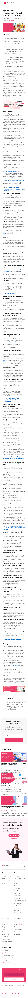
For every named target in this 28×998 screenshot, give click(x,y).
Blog (3, 927)
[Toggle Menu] (23, 2)
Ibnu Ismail (11, 20)
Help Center (5, 924)
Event (3, 929)
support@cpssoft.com (10, 958)
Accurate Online (6, 876)
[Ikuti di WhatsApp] (5, 993)
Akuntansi (16, 767)
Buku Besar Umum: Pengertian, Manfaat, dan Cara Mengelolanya (11, 400)
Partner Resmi (18, 927)
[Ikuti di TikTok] (12, 993)
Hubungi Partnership (9, 963)
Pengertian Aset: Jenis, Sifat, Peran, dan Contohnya (13, 292)
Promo (4, 932)
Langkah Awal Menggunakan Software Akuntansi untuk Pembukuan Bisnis (14, 458)
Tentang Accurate (19, 922)
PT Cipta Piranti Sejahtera (13, 985)
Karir (18, 924)
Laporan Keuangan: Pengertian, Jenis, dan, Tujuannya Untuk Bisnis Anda (14, 189)
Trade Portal (17, 896)
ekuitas (5, 233)
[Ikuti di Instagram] (2, 993)
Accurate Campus (7, 922)
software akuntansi (15, 665)
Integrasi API (5, 934)
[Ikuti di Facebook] (9, 993)
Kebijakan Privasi (10, 987)
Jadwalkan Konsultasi (14, 835)
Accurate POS (6, 881)
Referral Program (7, 941)
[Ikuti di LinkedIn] (18, 993)
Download (5, 937)
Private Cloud (6, 939)
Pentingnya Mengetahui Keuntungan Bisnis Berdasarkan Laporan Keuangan (14, 527)
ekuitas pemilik (12, 342)
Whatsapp (7, 953)
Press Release (18, 929)
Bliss (3, 883)
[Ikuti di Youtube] (15, 993)
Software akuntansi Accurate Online (12, 171)
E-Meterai (17, 898)
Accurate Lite (6, 878)
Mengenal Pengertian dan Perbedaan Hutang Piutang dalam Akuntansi (13, 639)
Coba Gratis (14, 838)
